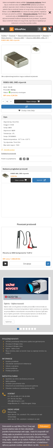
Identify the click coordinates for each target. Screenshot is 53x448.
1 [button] (18, 329)
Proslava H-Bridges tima (14, 344)
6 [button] (32, 329)
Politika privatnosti (12, 370)
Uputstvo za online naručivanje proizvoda (20, 379)
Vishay (13, 90)
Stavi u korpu (31, 101)
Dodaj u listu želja (26, 110)
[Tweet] (24, 159)
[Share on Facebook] (21, 159)
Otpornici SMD (19, 38)
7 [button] (35, 329)
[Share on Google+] (27, 159)
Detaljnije (27, 263)
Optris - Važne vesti (13, 348)
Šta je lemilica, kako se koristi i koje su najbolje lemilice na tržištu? (26, 352)
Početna (4, 35)
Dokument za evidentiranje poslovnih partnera (22, 386)
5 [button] (29, 329)
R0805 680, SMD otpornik (20, 173)
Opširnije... (9, 321)
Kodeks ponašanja (12, 361)
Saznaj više (44, 445)
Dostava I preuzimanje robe (15, 383)
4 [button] (26, 329)
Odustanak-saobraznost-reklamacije (18, 363)
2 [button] (21, 329)
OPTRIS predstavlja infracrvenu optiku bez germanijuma (25, 341)
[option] (16, 59)
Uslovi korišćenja (11, 368)
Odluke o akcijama (12, 366)
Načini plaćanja (11, 381)
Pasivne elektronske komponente (29, 35)
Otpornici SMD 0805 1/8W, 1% (36, 38)
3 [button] (24, 329)
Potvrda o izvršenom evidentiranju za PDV (20, 388)
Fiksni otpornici (6, 38)
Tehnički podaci (9, 150)
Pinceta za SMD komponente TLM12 (17, 252)
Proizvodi (12, 35)
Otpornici (45, 35)
